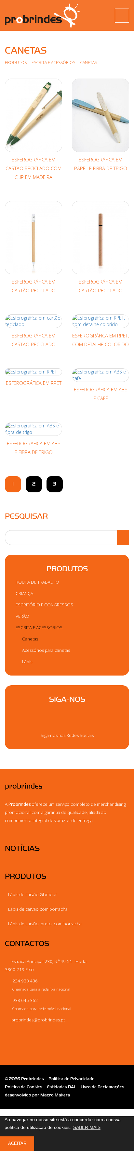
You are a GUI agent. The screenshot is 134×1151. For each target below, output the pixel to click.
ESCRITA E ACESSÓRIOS (54, 62)
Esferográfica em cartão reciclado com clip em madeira (33, 168)
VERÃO (22, 616)
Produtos (16, 62)
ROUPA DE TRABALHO (37, 582)
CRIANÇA (24, 593)
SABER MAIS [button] (86, 1127)
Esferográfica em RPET (33, 383)
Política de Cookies (23, 1086)
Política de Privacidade (71, 1078)
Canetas (29, 639)
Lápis (26, 661)
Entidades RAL (61, 1086)
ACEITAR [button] (17, 1143)
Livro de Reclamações (102, 1086)
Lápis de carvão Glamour (32, 894)
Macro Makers (55, 1095)
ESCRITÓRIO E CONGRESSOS (44, 605)
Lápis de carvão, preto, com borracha (45, 924)
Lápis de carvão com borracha (38, 909)
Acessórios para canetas (45, 650)
